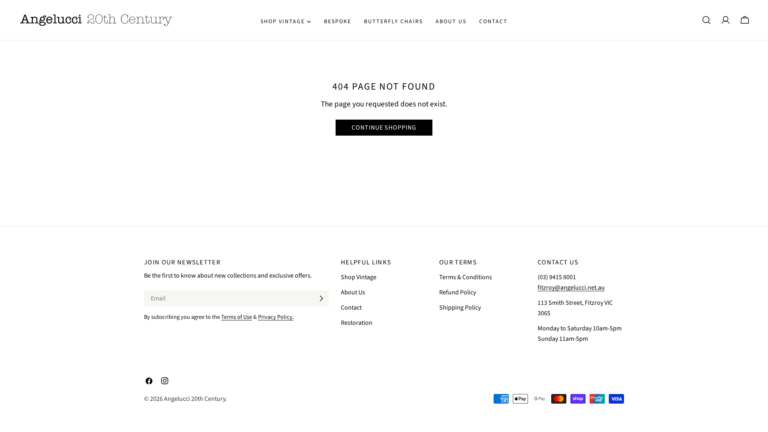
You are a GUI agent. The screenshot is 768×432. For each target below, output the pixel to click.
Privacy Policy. (276, 317)
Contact (351, 307)
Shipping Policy (460, 307)
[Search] (706, 20)
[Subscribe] (321, 298)
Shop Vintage (358, 277)
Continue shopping (384, 127)
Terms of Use (236, 317)
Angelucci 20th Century (194, 398)
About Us (353, 292)
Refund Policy (457, 292)
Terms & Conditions (465, 277)
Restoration (356, 322)
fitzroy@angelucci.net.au (571, 287)
